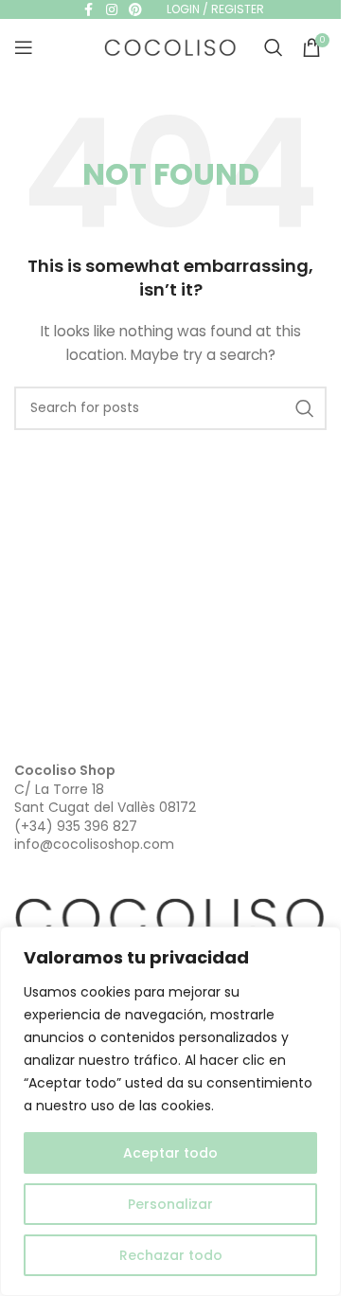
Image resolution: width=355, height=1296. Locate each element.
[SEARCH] (305, 408)
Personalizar (170, 1204)
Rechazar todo (170, 1255)
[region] (170, 1111)
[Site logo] (170, 46)
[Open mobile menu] (24, 47)
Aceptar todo (170, 1152)
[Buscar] (274, 47)
